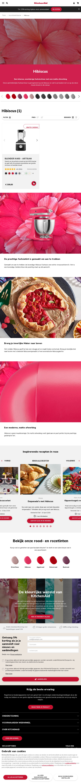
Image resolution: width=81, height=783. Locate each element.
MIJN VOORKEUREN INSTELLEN (65, 777)
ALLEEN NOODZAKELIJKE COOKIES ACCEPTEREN (40, 777)
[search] (6, 3)
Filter (5, 117)
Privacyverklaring (16, 654)
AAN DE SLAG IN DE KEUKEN (40, 521)
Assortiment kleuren (15, 15)
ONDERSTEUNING (10, 716)
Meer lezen (8, 665)
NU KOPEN (56, 9)
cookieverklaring (70, 763)
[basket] (78, 3)
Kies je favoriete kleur (40, 617)
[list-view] (76, 117)
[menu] (3, 3)
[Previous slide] (4, 140)
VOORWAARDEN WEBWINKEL (16, 722)
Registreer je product (40, 707)
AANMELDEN (42, 679)
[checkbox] (3, 661)
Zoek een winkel (12, 738)
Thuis (4, 15)
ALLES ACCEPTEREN (15, 777)
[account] (74, 3)
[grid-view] (72, 117)
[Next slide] (37, 140)
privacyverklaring (48, 765)
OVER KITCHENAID (11, 729)
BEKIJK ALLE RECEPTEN (40, 461)
